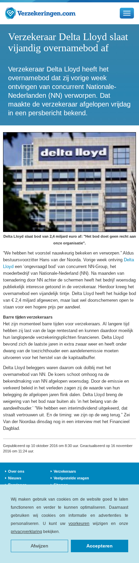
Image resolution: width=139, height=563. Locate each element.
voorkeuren (78, 523)
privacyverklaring (26, 531)
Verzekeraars (65, 471)
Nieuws (14, 478)
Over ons (16, 471)
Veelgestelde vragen (71, 478)
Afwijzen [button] (39, 546)
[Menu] (127, 13)
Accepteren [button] (99, 546)
